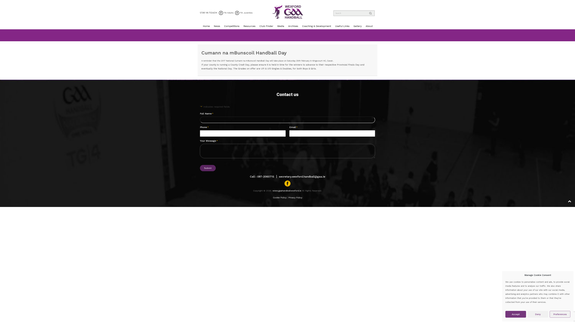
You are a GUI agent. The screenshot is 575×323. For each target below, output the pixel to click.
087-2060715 (265, 176)
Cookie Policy (279, 197)
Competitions (231, 26)
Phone (204, 127)
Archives (293, 26)
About (369, 26)
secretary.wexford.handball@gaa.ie (302, 176)
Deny (538, 314)
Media (280, 26)
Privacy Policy (295, 197)
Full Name (206, 113)
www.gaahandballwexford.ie (287, 190)
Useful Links (342, 26)
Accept (516, 314)
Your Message (209, 140)
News (217, 26)
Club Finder (266, 26)
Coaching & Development (316, 26)
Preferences (560, 314)
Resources (249, 26)
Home (206, 26)
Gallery (358, 26)
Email (293, 127)
